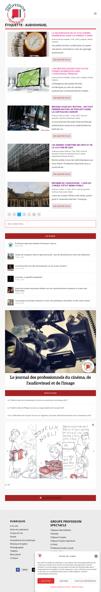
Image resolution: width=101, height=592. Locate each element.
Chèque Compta (58, 537)
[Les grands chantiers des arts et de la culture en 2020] (28, 158)
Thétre (14, 551)
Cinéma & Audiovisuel (66, 118)
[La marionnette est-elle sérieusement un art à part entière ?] (11, 267)
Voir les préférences (85, 581)
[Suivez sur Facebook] (18, 570)
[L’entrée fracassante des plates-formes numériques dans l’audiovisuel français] (28, 79)
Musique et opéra (18, 543)
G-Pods (54, 544)
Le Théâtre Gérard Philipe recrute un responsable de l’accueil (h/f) (36, 408)
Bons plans (50, 393)
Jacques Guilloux (64, 151)
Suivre (24, 569)
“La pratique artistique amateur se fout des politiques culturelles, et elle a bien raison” (52, 300)
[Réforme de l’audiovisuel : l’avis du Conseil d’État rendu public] (28, 194)
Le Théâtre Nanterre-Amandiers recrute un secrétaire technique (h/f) (37, 400)
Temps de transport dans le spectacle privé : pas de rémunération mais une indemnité (52, 255)
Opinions (55, 42)
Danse (13, 536)
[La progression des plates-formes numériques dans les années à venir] (28, 44)
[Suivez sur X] (34, 570)
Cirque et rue (16, 533)
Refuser (64, 581)
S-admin (62, 189)
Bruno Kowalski (64, 39)
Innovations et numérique (22, 540)
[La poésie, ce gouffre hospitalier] (11, 279)
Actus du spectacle (83, 189)
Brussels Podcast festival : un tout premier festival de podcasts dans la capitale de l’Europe (72, 109)
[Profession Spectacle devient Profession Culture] (11, 245)
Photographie (16, 547)
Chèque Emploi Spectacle (62, 540)
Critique (14, 558)
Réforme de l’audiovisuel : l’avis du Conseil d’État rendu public (71, 184)
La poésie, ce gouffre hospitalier (28, 277)
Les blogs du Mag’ (51, 498)
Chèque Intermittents (60, 530)
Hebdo (89, 39)
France (77, 154)
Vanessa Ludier (64, 116)
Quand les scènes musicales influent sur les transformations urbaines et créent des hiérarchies (51, 289)
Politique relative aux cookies (60, 587)
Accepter (45, 581)
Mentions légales (77, 587)
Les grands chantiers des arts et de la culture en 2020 (72, 146)
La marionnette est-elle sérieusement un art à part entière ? (41, 266)
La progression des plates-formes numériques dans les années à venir (72, 34)
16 (34, 214)
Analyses (84, 39)
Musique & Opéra (67, 156)
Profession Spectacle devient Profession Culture (35, 243)
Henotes (54, 533)
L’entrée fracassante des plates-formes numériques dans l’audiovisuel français (70, 71)
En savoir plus (61, 59)
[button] (96, 556)
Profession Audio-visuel (62, 548)
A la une (14, 525)
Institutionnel (56, 156)
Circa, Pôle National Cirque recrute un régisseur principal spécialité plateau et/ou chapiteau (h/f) (49, 415)
